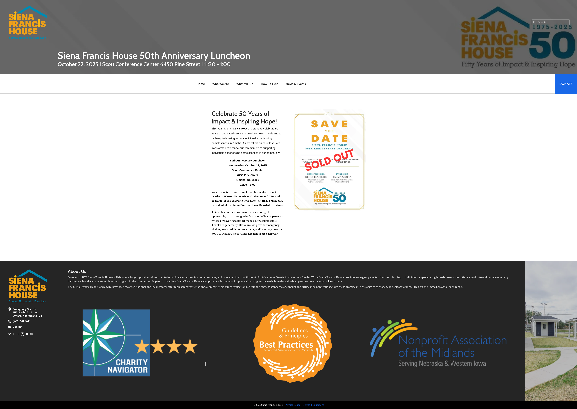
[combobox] (550, 22)
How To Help (269, 84)
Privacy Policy (292, 405)
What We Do (244, 84)
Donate (565, 84)
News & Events (296, 84)
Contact (17, 326)
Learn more (335, 281)
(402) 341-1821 (21, 321)
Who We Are (220, 84)
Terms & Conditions (313, 405)
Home (200, 84)
